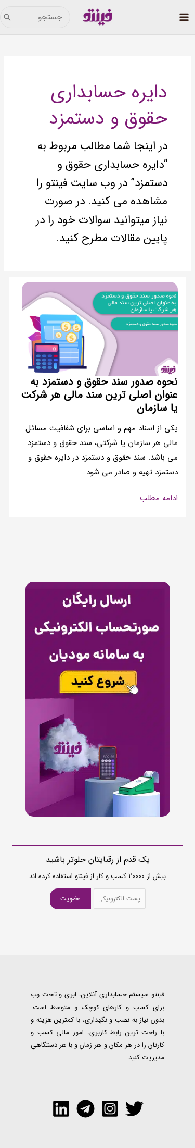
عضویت (70, 899)
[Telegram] (85, 1109)
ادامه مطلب (159, 498)
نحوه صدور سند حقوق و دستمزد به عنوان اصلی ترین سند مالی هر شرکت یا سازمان (99, 394)
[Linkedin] (61, 1109)
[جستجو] (7, 17)
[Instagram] (110, 1109)
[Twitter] (134, 1109)
